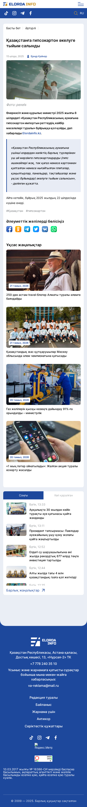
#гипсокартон (35, 210)
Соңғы (23, 495)
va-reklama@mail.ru (43, 686)
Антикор (43, 719)
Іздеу (76, 13)
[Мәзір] (79, 4)
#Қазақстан (14, 210)
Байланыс (44, 705)
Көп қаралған (63, 495)
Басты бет (13, 28)
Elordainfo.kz (31, 133)
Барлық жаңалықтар (22, 590)
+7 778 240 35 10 (43, 664)
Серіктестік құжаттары (44, 726)
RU (82, 13)
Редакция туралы (44, 697)
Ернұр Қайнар (39, 56)
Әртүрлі (30, 28)
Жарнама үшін (43, 712)
